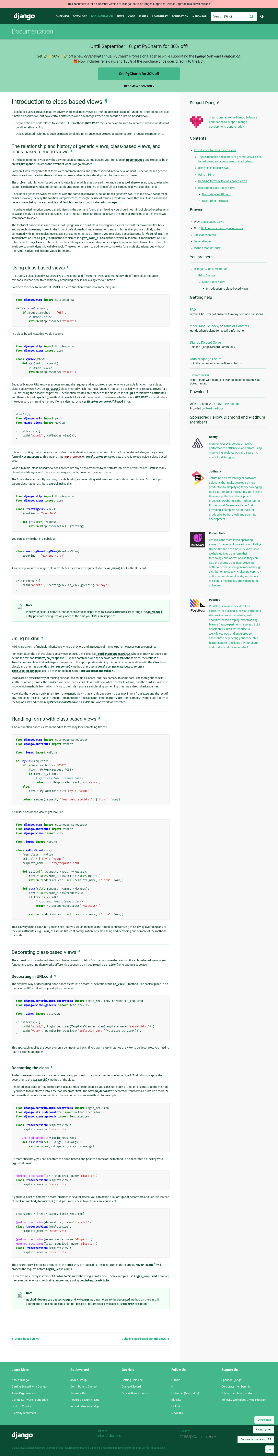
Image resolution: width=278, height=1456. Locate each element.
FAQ (193, 310)
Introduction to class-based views (215, 150)
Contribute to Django (83, 1386)
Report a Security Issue (84, 1399)
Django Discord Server (206, 342)
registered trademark (114, 1447)
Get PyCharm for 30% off (139, 74)
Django (24, 16)
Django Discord (131, 1386)
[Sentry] (197, 449)
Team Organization (24, 1393)
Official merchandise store (237, 1393)
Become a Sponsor (138, 86)
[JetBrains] (197, 484)
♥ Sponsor (199, 16)
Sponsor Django (231, 1380)
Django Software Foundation (30, 1399)
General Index (202, 241)
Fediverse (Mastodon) (185, 1393)
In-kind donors (108, 1435)
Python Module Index (207, 248)
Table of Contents (236, 326)
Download (80, 16)
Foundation (180, 16)
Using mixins (206, 174)
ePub (235, 403)
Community (160, 16)
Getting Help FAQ (132, 1380)
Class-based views (26, 1338)
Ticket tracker (199, 375)
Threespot (189, 1436)
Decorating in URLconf (216, 194)
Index (194, 326)
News (120, 16)
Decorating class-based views (216, 187)
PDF (227, 403)
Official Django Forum (205, 359)
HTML (219, 403)
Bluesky (176, 1399)
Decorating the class (215, 200)
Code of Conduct (22, 1406)
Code (131, 16)
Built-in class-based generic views (144, 1338)
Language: (263, 1429)
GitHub (175, 1380)
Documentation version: (256, 1439)
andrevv (215, 1436)
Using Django (206, 275)
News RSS (177, 1413)
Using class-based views (213, 167)
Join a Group (78, 1380)
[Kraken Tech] (197, 546)
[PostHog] (197, 611)
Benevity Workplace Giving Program (243, 1399)
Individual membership (84, 1406)
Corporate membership (236, 1386)
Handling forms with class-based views (222, 181)
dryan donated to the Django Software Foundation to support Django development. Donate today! (233, 122)
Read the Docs (214, 408)
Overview (62, 16)
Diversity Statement (24, 1413)
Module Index (208, 326)
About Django (20, 1380)
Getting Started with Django (29, 1386)
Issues (143, 16)
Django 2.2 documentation (211, 268)
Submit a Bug (78, 1393)
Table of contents (205, 235)
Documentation (102, 16)
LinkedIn (176, 1406)
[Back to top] (270, 1449)
